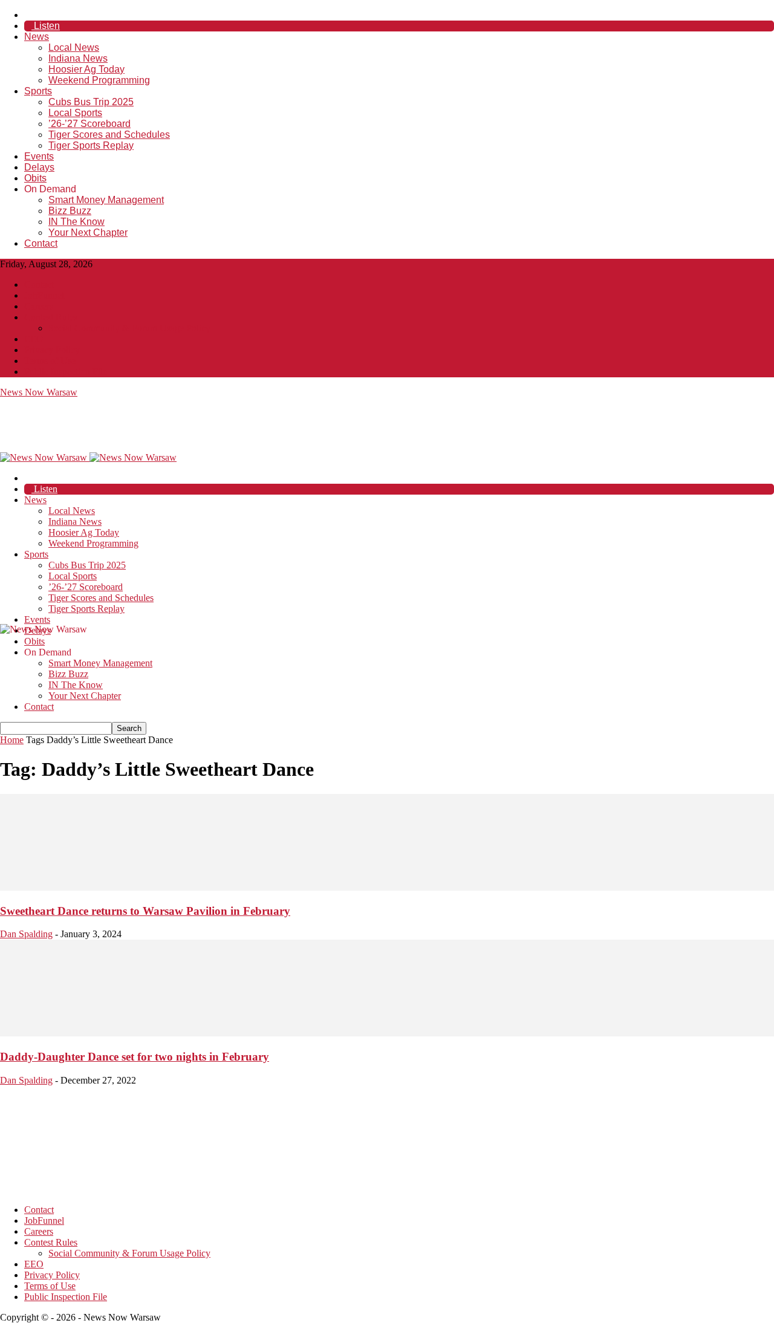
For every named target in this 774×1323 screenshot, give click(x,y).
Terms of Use (50, 361)
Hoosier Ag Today (86, 69)
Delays (39, 167)
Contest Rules (50, 317)
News (36, 36)
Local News (73, 47)
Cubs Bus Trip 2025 (91, 102)
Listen (45, 26)
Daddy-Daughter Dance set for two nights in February (134, 1056)
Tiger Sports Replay (91, 145)
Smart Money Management (106, 200)
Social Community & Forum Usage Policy (129, 328)
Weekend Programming (99, 80)
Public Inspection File (65, 371)
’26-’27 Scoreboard (89, 124)
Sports (38, 91)
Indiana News (78, 58)
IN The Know (76, 221)
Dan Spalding (26, 934)
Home (12, 740)
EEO (34, 339)
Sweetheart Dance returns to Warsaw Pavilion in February (145, 911)
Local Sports (75, 113)
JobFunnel (44, 295)
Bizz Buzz (69, 211)
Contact (40, 243)
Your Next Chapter (88, 232)
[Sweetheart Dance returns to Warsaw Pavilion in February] (387, 887)
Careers (38, 306)
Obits (35, 178)
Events (39, 156)
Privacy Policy (52, 350)
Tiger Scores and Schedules (109, 134)
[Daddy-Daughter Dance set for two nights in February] (387, 1033)
